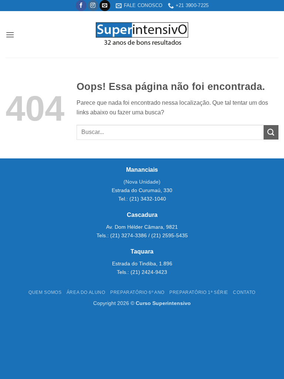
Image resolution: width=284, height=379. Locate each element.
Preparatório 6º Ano (137, 292)
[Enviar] (271, 132)
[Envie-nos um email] (104, 5)
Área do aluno (86, 292)
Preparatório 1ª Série (198, 292)
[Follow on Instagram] (93, 5)
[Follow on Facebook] (81, 5)
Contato (244, 292)
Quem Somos (44, 292)
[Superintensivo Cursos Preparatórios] (142, 34)
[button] (10, 35)
